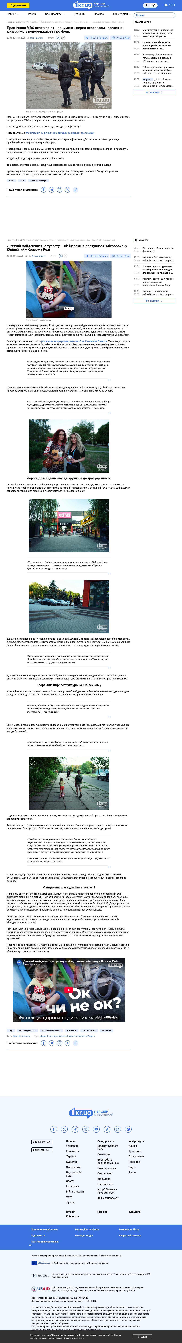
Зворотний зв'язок (130, 1235)
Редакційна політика (87, 1229)
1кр (22, 180)
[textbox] (152, 15)
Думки (70, 1202)
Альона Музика (39, 256)
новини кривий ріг (39, 180)
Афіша (133, 1145)
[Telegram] (51, 190)
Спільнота (72, 1216)
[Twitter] (67, 190)
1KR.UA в (99, 38)
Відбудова (103, 1178)
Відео (132, 1167)
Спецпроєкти (53, 14)
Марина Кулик (36, 38)
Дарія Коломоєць (22, 1036)
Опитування (104, 1173)
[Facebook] (43, 190)
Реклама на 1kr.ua (129, 1229)
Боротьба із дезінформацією (108, 1161)
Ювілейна (71, 1030)
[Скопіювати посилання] (75, 190)
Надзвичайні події (74, 1174)
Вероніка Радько (86, 1036)
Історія (32, 14)
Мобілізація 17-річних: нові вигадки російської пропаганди (60, 132)
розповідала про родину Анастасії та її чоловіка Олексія (74, 341)
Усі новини (152, 92)
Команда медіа (84, 1235)
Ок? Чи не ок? (89, 1030)
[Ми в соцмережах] (53, 1129)
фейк (11, 180)
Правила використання (44, 1229)
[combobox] (152, 15)
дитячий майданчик (51, 1030)
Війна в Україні (75, 1191)
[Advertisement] (69, 217)
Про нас (99, 14)
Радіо (132, 1172)
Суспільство (73, 1167)
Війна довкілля (106, 1168)
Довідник (79, 14)
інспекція (106, 1030)
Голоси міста (105, 1184)
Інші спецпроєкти (108, 1198)
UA (166, 5)
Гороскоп (134, 1161)
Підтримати (18, 5)
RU (173, 5)
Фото (69, 1196)
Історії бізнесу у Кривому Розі (107, 1191)
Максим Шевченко (68, 1036)
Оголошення (136, 1156)
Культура (72, 1161)
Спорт (70, 1181)
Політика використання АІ (44, 1243)
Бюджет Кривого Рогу (107, 1147)
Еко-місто (103, 1154)
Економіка (72, 1186)
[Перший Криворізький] (91, 5)
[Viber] (59, 190)
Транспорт (135, 1151)
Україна (71, 1156)
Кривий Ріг (72, 1151)
